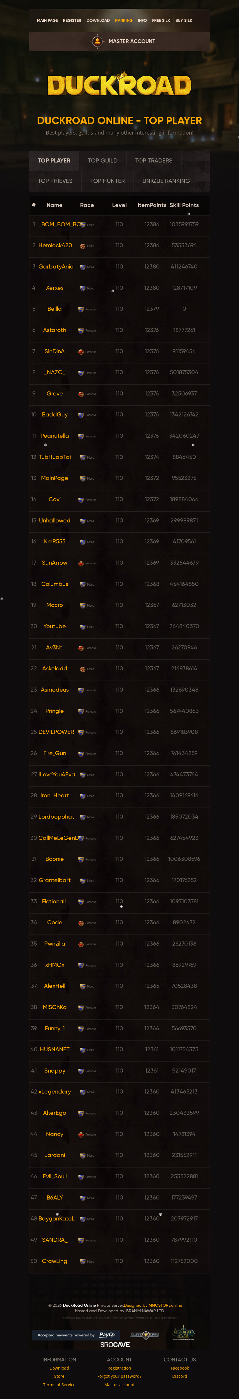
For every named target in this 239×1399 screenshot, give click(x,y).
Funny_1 (55, 1029)
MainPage (54, 478)
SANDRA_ (55, 1240)
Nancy (54, 1134)
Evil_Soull (55, 1177)
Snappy (54, 1071)
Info (142, 21)
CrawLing (54, 1261)
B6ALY (55, 1198)
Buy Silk (183, 21)
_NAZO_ (54, 373)
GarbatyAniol (56, 267)
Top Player (54, 161)
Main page (47, 21)
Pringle (54, 711)
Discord (179, 1376)
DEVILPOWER (56, 732)
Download (98, 21)
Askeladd (54, 669)
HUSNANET (55, 1050)
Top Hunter (107, 181)
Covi (55, 500)
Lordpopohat (56, 817)
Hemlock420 (55, 246)
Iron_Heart (55, 796)
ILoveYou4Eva (56, 775)
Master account (132, 41)
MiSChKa (55, 1008)
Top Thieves (55, 181)
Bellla (55, 309)
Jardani (54, 1155)
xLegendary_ (55, 1092)
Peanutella (55, 436)
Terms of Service (59, 1384)
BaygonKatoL (56, 1219)
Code (54, 923)
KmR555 (55, 542)
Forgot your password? (119, 1376)
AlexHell (54, 986)
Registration (119, 1368)
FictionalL (54, 902)
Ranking (124, 21)
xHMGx (54, 965)
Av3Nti (55, 648)
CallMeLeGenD (58, 838)
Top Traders (154, 161)
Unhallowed (55, 521)
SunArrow (54, 563)
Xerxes (55, 288)
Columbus (54, 584)
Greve (55, 394)
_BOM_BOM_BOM (62, 225)
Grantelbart (55, 881)
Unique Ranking (166, 181)
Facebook (180, 1368)
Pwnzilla (54, 944)
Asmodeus (55, 690)
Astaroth (54, 330)
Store (59, 1376)
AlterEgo (54, 1113)
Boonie (54, 859)
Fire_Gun (54, 754)
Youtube (54, 627)
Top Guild (102, 161)
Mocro (54, 605)
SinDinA (55, 352)
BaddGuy (55, 415)
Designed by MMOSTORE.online (153, 1305)
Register (72, 21)
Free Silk (161, 21)
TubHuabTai (55, 457)
